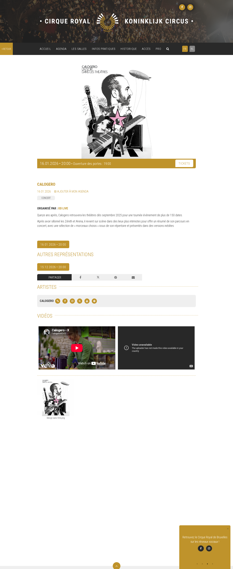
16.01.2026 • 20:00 (53, 244)
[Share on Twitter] (98, 277)
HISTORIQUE (129, 49)
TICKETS (184, 163)
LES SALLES (79, 49)
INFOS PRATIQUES (103, 49)
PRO (158, 49)
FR (185, 48)
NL (192, 48)
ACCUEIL (45, 49)
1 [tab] (197, 564)
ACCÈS (146, 49)
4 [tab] (212, 564)
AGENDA (61, 49)
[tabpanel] (205, 545)
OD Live (63, 208)
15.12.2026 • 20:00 (53, 267)
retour (7, 49)
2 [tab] (202, 564)
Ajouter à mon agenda (72, 191)
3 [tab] (207, 564)
